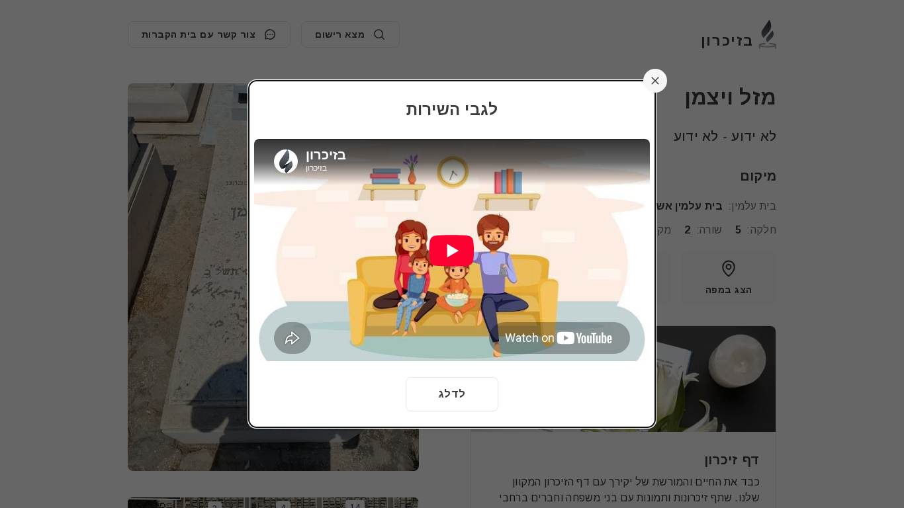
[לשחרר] (655, 81)
